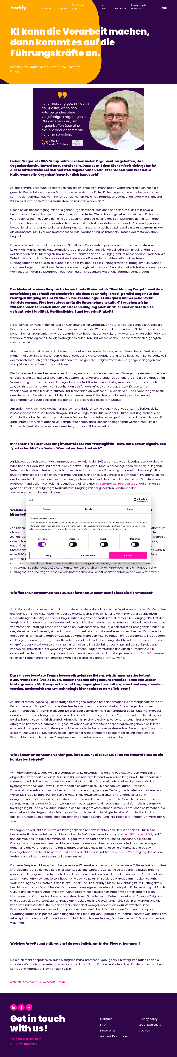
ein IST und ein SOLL (138, 834)
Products (46, 8)
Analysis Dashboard (114, 1036)
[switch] (73, 544)
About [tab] (130, 509)
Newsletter (107, 1030)
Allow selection (88, 555)
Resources (120, 8)
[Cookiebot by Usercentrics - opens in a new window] (135, 500)
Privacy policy (148, 1019)
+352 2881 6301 (26, 1044)
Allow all (128, 555)
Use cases (103, 7)
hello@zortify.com (28, 1038)
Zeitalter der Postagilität (117, 484)
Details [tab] (88, 509)
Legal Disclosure (150, 1025)
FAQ (103, 1025)
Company (61, 8)
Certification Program (78, 7)
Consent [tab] (47, 509)
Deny (48, 555)
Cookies (144, 1030)
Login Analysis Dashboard (138, 7)
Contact (106, 1019)
